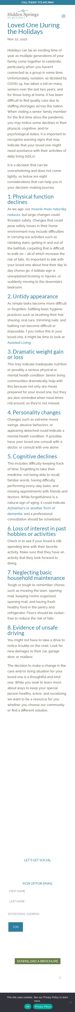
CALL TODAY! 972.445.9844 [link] (37, 2)
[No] (70, 1002)
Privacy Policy (43, 1006)
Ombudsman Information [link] (37, 801)
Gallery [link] (37, 784)
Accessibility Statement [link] (20, 989)
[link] (22, 13)
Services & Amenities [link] (37, 775)
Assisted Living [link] (19, 343)
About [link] (37, 770)
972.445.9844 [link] (37, 838)
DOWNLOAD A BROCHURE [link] (37, 961)
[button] (63, 16)
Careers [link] (37, 792)
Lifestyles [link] (37, 779)
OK (27, 1006)
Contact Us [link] (37, 797)
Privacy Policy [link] (56, 983)
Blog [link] (37, 788)
